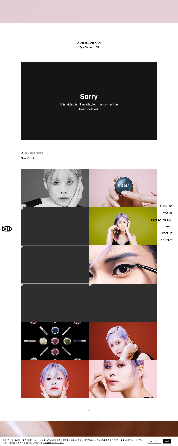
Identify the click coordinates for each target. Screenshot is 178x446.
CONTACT (166, 240)
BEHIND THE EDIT (161, 219)
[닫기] (174, 441)
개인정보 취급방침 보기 (53, 442)
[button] (55, 188)
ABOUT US (166, 206)
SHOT (169, 226)
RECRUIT (167, 233)
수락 (167, 441)
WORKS (167, 212)
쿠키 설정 (154, 441)
